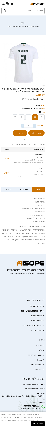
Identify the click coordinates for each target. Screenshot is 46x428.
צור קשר (39, 345)
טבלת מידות (24, 189)
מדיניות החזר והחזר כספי (21, 144)
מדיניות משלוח (38, 144)
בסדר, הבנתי (38, 424)
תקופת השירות (36, 330)
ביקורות (8, 189)
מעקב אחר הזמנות (35, 355)
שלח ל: (38, 99)
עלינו (40, 350)
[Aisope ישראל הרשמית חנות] (37, 4)
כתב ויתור (38, 370)
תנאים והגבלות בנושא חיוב (31, 311)
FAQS (39, 360)
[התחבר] (12, 4)
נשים (43, 86)
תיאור (38, 189)
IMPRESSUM (36, 365)
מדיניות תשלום (36, 316)
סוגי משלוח (28, 99)
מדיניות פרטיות (36, 306)
